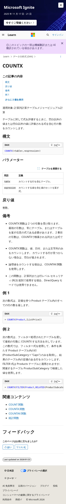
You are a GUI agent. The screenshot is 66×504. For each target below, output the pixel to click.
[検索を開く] (48, 35)
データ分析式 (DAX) (23, 56)
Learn (6, 56)
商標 (17, 499)
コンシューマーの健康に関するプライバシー (25, 494)
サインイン (57, 34)
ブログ (43, 485)
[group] (33, 387)
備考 (7, 90)
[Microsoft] (33, 35)
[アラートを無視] (60, 5)
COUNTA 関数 (17, 409)
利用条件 (7, 499)
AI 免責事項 (8, 485)
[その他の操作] (60, 56)
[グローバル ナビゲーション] (3, 35)
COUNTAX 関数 (17, 413)
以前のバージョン (27, 485)
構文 (7, 81)
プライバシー (9, 490)
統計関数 (14, 418)
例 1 (7, 94)
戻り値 (8, 86)
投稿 (55, 485)
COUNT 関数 (16, 404)
